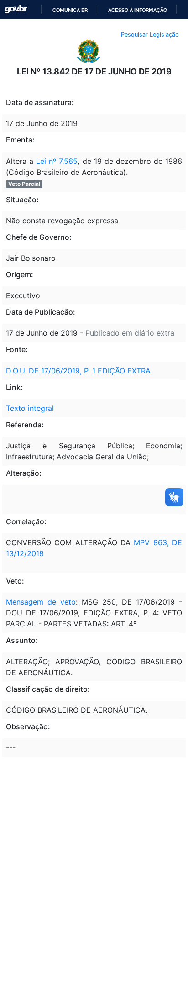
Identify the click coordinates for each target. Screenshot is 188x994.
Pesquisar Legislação (150, 34)
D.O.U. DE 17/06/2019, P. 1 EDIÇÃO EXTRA (78, 370)
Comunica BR (70, 10)
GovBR (16, 9)
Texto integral (30, 408)
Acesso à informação (137, 10)
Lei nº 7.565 (57, 161)
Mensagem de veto (41, 601)
